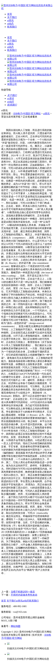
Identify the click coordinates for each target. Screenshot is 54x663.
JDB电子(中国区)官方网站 (27, 113)
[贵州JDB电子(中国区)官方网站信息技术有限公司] (27, 8)
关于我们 (12, 17)
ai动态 (10, 23)
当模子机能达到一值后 (23, 591)
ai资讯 (10, 20)
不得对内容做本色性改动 (24, 595)
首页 (9, 14)
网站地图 (15, 626)
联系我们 (12, 26)
